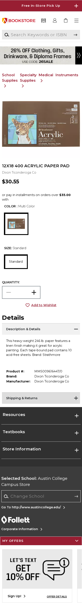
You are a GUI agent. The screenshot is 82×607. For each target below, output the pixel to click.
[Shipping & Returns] (41, 397)
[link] (66, 20)
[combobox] (41, 496)
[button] (41, 5)
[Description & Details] (41, 328)
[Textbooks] (43, 20)
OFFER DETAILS (57, 596)
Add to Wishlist (43, 305)
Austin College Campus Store (34, 481)
